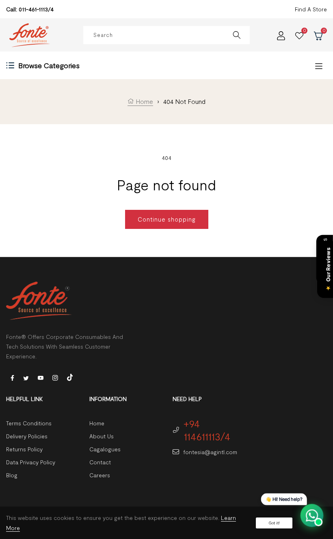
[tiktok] (70, 376)
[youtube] (40, 377)
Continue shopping (167, 219)
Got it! (274, 522)
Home (143, 101)
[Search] (237, 35)
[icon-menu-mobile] (319, 65)
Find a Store (311, 9)
